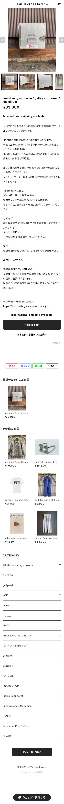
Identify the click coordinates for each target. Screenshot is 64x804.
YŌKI (5, 595)
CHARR (7, 736)
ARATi (6, 625)
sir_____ (7, 615)
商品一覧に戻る (32, 752)
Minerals (8, 665)
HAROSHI (8, 675)
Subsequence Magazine (17, 706)
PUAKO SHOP (11, 685)
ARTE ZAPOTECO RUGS (17, 635)
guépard (8, 585)
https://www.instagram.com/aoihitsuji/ (25, 306)
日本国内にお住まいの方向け (32, 334)
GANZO (7, 716)
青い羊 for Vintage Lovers (18, 565)
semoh (7, 605)
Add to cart (32, 324)
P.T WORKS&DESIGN (15, 645)
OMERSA (8, 575)
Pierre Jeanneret (13, 695)
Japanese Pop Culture (16, 726)
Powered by (28, 772)
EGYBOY (8, 655)
